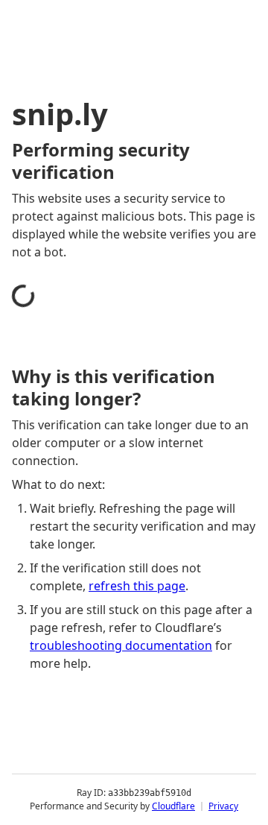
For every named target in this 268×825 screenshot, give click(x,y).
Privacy (223, 806)
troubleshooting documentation (121, 645)
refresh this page (137, 586)
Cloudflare (173, 806)
